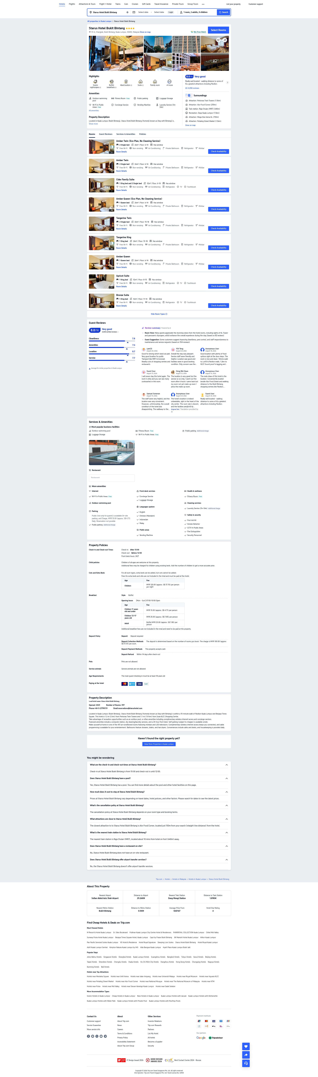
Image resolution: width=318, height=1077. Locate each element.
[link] (233, 4)
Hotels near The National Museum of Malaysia (182, 981)
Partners (151, 1029)
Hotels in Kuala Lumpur (197, 879)
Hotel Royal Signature (147, 942)
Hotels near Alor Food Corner (127, 981)
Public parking (190, 431)
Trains (117, 4)
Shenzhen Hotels (105, 962)
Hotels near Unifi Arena (120, 976)
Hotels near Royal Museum (187, 976)
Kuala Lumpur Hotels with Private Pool (132, 1001)
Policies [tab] (142, 134)
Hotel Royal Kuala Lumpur (208, 942)
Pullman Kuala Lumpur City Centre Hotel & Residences (150, 932)
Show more (93, 124)
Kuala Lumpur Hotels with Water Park (101, 1001)
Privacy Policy (122, 1038)
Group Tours (193, 4)
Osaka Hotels (133, 962)
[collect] (246, 1046)
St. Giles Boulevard (120, 932)
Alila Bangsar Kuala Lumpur (150, 947)
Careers (120, 1029)
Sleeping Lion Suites (165, 942)
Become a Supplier (155, 1042)
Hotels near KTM (208, 981)
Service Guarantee (94, 1025)
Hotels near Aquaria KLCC (209, 976)
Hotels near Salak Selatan (165, 986)
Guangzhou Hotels (158, 957)
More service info (93, 1029)
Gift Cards (146, 4)
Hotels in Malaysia (179, 879)
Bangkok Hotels (173, 957)
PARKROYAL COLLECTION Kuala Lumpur (188, 932)
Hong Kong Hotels (183, 962)
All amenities (94, 111)
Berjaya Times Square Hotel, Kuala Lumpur (131, 937)
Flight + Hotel (105, 4)
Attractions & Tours (87, 4)
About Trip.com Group (125, 1046)
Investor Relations (155, 1021)
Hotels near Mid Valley (110, 986)
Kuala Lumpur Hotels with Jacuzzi (173, 996)
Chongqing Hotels (199, 962)
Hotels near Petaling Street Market (100, 981)
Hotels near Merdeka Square (98, 976)
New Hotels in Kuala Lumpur (148, 996)
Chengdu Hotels (120, 962)
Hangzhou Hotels (167, 962)
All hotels (151, 1038)
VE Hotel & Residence (128, 942)
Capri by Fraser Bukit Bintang (161, 937)
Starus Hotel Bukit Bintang (107, 28)
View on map (190, 125)
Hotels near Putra (93, 986)
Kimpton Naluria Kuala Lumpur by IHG (123, 947)
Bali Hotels (105, 967)
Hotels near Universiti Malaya (164, 976)
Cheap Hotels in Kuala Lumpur (123, 996)
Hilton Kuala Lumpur (208, 937)
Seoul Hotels (198, 957)
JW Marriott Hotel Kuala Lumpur (186, 937)
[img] (116, 53)
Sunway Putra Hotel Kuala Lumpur (100, 937)
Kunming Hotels (93, 967)
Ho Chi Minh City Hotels (149, 962)
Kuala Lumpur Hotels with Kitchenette (203, 996)
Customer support (94, 1021)
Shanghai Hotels (125, 957)
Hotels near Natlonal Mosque (151, 981)
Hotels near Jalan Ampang (141, 976)
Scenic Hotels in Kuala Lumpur (98, 996)
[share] (246, 1055)
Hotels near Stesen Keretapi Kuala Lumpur (137, 986)
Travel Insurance (161, 4)
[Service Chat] (246, 1063)
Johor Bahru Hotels (94, 957)
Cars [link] (126, 4)
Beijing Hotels (210, 957)
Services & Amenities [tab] (125, 134)
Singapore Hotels (110, 957)
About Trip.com (123, 1021)
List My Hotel (153, 1034)
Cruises (135, 4)
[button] (203, 4)
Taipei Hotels (92, 962)
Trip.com (159, 879)
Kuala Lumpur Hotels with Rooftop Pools (164, 1001)
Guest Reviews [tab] (105, 134)
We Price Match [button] (200, 32)
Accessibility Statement (126, 1042)
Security (151, 1046)
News (119, 1025)
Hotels (62, 4)
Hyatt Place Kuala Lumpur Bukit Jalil (176, 947)
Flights (72, 4)
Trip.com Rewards (154, 1025)
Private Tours (178, 4)
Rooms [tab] (92, 134)
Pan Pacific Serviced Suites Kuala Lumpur (102, 942)
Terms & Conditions (124, 1034)
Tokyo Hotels (186, 957)
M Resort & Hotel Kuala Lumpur (99, 932)
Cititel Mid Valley (212, 932)
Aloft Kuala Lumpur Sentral (97, 947)
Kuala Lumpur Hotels (141, 957)
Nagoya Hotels (213, 962)
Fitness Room (144, 431)
